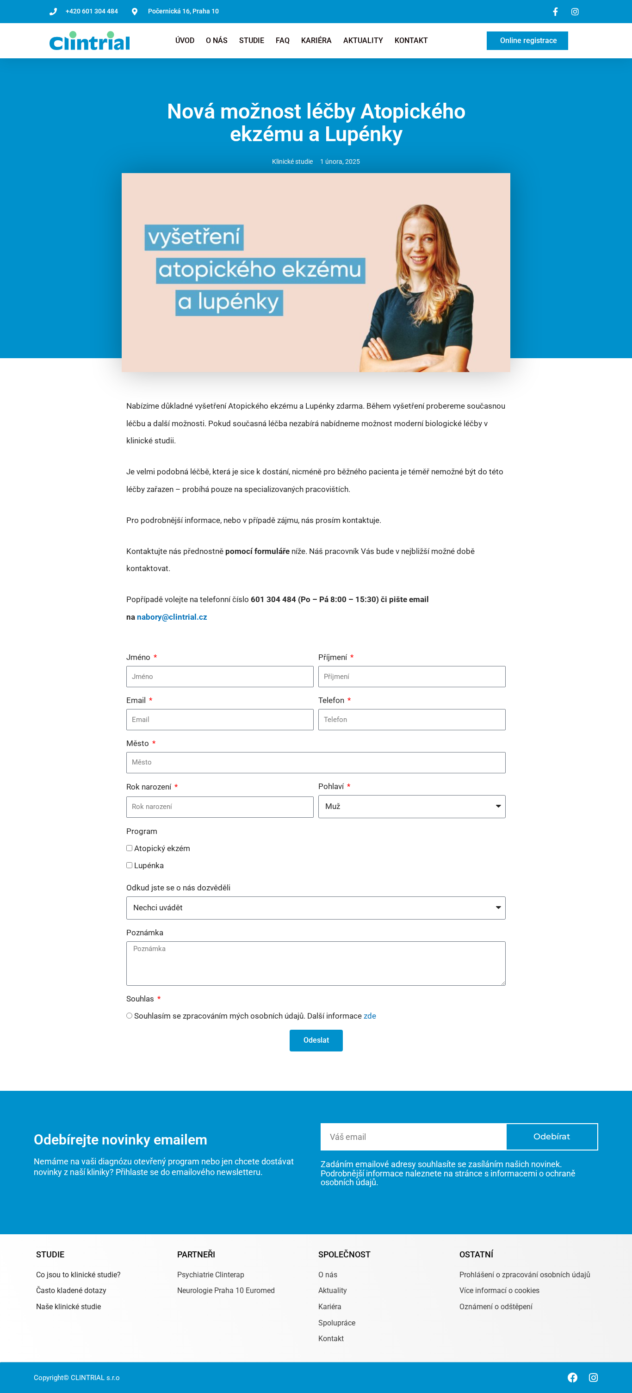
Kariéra (316, 40)
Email (137, 700)
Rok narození (149, 786)
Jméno (139, 657)
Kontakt (411, 40)
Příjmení (333, 657)
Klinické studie (292, 161)
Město (138, 743)
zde (370, 1015)
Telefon (332, 700)
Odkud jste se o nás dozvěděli (178, 887)
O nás (217, 40)
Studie (251, 40)
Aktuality (363, 40)
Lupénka (149, 865)
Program (141, 831)
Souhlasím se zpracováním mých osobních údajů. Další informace (255, 1015)
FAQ (283, 40)
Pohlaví (332, 786)
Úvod (184, 40)
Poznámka (144, 932)
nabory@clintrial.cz (172, 617)
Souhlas (141, 998)
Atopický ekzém (162, 848)
